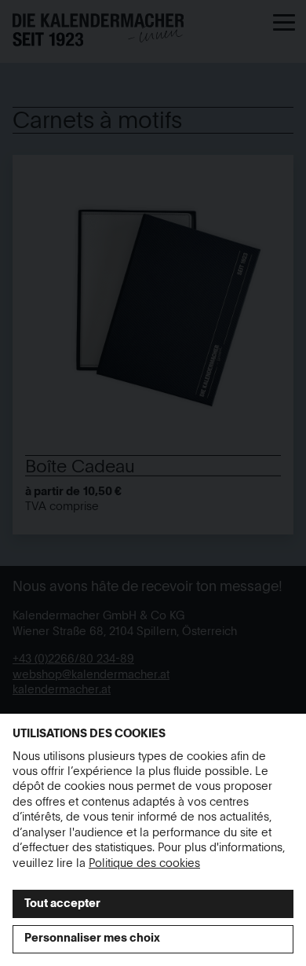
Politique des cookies (144, 863)
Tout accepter (62, 903)
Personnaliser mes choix (92, 938)
